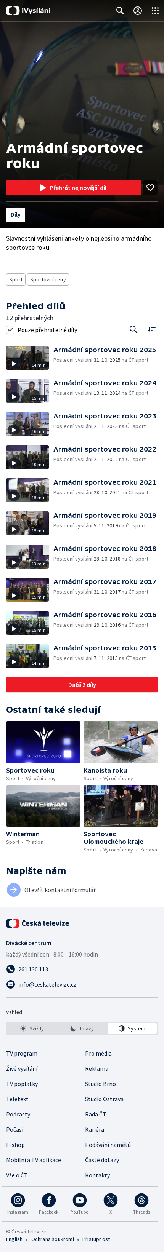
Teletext (17, 1099)
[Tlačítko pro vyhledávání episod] (133, 330)
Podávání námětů (108, 1144)
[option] (31, 1028)
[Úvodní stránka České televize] (38, 923)
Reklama (96, 1068)
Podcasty (18, 1114)
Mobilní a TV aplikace (33, 1160)
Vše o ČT (17, 1175)
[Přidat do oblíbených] (150, 187)
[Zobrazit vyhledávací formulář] (120, 10)
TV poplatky (22, 1084)
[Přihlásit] (137, 10)
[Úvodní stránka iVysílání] (28, 10)
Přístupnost (96, 1239)
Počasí (14, 1129)
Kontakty (97, 1175)
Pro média (98, 1053)
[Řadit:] (151, 329)
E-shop (15, 1144)
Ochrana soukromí (52, 1239)
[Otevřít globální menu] (155, 10)
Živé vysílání (21, 1068)
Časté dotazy (102, 1160)
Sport (16, 279)
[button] (29, 358)
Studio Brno (100, 1084)
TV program (21, 1053)
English (14, 1239)
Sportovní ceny (48, 279)
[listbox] (82, 1028)
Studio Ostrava (104, 1099)
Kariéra (94, 1129)
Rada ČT (95, 1114)
